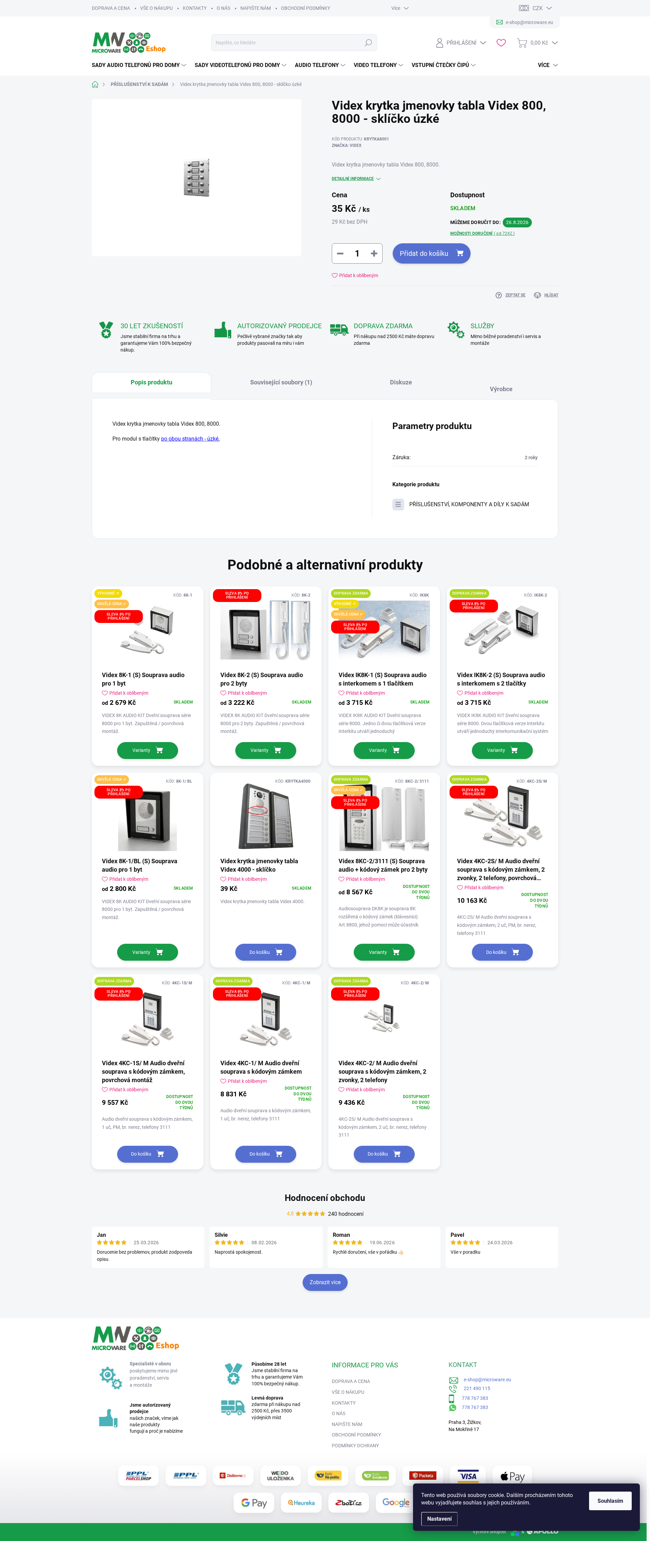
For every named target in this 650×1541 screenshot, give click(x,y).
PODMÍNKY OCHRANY (355, 1445)
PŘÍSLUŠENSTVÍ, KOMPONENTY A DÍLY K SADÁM (469, 504)
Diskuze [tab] (401, 382)
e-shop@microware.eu (485, 1379)
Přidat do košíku (424, 253)
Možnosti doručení (482, 233)
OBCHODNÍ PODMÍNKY (305, 8)
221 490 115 (474, 1388)
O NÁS (223, 8)
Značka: (347, 145)
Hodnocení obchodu (325, 1198)
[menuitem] (140, 65)
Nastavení (439, 1519)
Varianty (141, 750)
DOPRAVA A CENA (111, 8)
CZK (538, 8)
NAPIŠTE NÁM (255, 8)
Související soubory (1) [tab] (281, 382)
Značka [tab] (504, 385)
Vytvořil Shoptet (489, 1531)
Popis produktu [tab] (151, 382)
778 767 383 (471, 1398)
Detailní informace (353, 178)
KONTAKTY (195, 8)
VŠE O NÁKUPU (156, 8)
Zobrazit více (325, 1282)
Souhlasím (610, 1501)
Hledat (368, 42)
